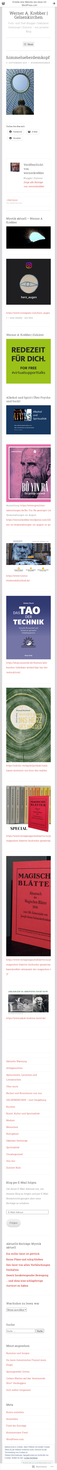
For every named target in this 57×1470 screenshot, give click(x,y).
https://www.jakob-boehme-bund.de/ (26, 1018)
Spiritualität (12, 1147)
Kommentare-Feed (17, 1432)
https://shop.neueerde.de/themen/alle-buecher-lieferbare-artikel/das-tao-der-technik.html (27, 667)
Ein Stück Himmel (14, 201)
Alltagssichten (14, 1067)
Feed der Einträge (16, 1425)
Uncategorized (14, 1154)
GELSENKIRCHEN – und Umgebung (26, 1099)
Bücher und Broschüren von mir (24, 1093)
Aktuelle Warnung (16, 1061)
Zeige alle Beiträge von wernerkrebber (34, 184)
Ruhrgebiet (12, 1133)
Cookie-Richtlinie (31, 1458)
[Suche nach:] (21, 1331)
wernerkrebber (40, 62)
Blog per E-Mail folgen (21, 1182)
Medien (10, 1120)
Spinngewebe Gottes (17, 1371)
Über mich (12, 1086)
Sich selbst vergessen (18, 1389)
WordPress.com (15, 1439)
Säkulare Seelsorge (17, 1140)
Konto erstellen (15, 1412)
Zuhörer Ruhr (13, 1167)
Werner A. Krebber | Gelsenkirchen (28, 15)
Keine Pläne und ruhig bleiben (24, 1259)
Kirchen (10, 1106)
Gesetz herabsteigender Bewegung (27, 1275)
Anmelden (12, 1418)
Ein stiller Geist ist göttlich (23, 1253)
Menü (30, 44)
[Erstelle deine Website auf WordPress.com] (28, 3)
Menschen (12, 1127)
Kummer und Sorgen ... (18, 1353)
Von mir (10, 1160)
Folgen (13, 1222)
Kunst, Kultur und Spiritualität (23, 1113)
